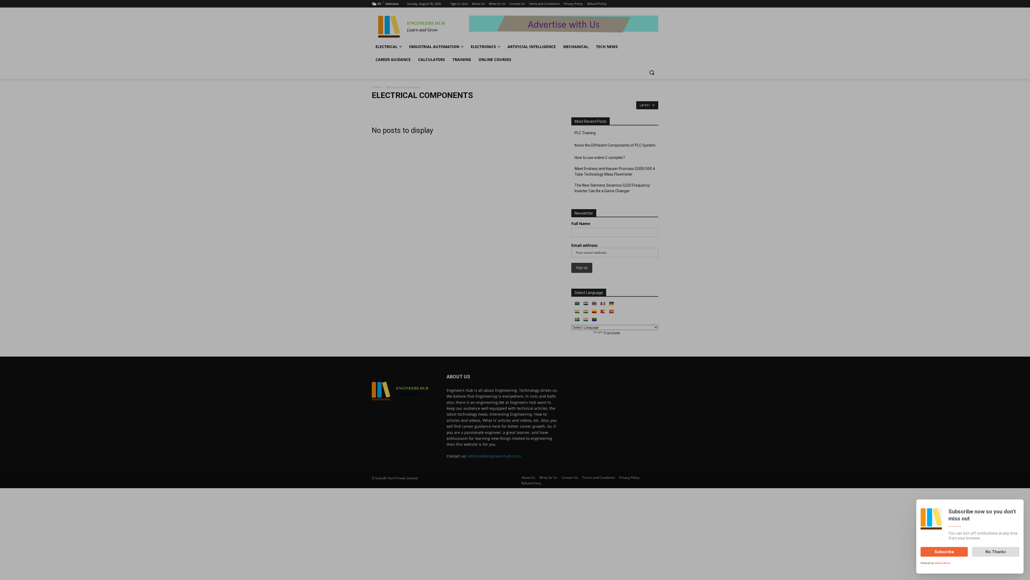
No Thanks (995, 551)
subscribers (942, 562)
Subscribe (944, 551)
